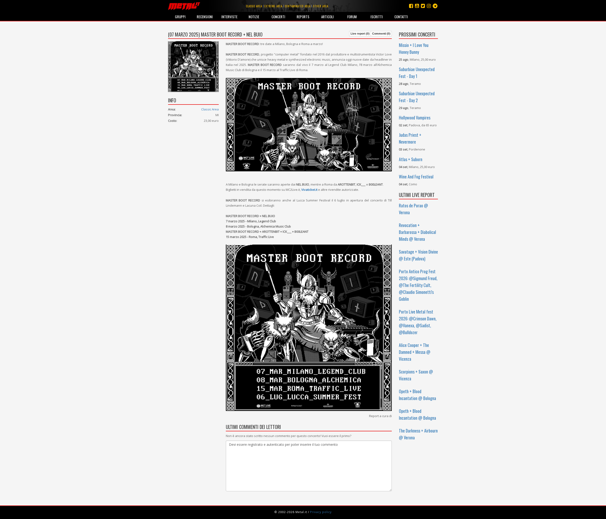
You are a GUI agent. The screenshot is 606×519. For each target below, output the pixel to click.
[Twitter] (423, 6)
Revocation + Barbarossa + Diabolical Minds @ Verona (417, 232)
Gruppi (180, 16)
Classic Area (210, 109)
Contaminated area (298, 6)
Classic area (254, 6)
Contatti (401, 16)
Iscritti (376, 16)
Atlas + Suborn (410, 159)
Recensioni (205, 16)
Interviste (229, 16)
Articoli (327, 16)
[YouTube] (417, 6)
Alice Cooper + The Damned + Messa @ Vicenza (414, 352)
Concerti (278, 16)
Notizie (254, 16)
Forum (352, 16)
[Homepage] (184, 6)
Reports (303, 16)
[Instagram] (435, 6)
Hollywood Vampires (414, 117)
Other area (320, 6)
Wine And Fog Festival (416, 176)
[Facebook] (411, 6)
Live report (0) (360, 33)
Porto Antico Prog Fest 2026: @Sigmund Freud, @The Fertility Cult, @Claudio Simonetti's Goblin (418, 285)
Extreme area (273, 6)
